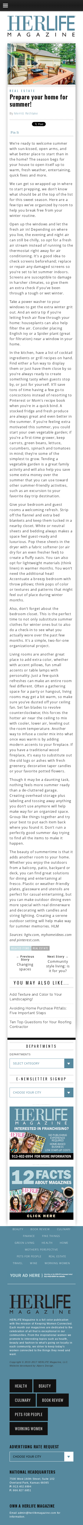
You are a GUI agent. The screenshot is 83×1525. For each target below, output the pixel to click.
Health (47, 1243)
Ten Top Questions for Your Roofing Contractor (41, 1024)
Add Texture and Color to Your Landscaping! (36, 996)
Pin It (15, 132)
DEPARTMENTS (20, 1054)
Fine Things (51, 1236)
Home (64, 1243)
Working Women (57, 1263)
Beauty (18, 1229)
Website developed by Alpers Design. (32, 1365)
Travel (18, 1263)
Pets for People (29, 1256)
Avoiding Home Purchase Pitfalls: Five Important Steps (38, 1010)
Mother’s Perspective (41, 1250)
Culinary (64, 1229)
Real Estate (23, 90)
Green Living (24, 1243)
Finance (29, 1236)
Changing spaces (25, 966)
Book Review (40, 1229)
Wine (33, 1263)
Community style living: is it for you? (58, 966)
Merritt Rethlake (26, 113)
